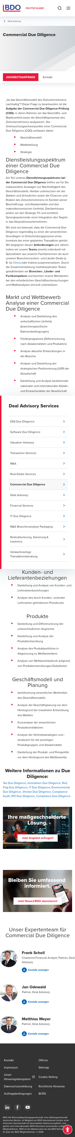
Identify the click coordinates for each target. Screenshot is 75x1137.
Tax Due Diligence (14, 783)
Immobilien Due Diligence (44, 783)
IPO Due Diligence (23, 796)
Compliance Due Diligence (53, 796)
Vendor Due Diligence (37, 792)
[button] (39, 421)
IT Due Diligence (39, 787)
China (17, 263)
